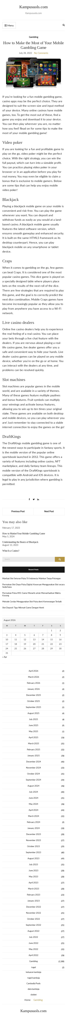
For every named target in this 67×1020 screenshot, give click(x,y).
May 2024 (33, 804)
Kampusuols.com (33, 7)
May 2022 (33, 949)
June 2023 (33, 871)
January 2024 (33, 828)
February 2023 (33, 895)
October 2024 (33, 774)
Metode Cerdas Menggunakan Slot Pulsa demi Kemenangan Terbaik (32, 602)
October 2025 (33, 701)
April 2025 (33, 738)
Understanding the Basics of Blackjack (20, 542)
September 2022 (33, 925)
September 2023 (33, 853)
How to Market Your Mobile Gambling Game (23, 533)
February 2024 (33, 822)
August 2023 (33, 859)
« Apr (4, 657)
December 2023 (33, 834)
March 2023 (33, 889)
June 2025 (33, 726)
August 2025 (33, 713)
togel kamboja (33, 978)
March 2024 (33, 816)
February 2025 (33, 750)
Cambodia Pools (33, 984)
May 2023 (33, 877)
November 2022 (33, 913)
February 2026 (33, 683)
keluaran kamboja (33, 972)
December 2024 (33, 762)
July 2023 (33, 865)
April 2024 (33, 810)
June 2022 (33, 943)
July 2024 (33, 792)
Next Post (49, 511)
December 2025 (33, 695)
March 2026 (33, 677)
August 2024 (33, 786)
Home (27, 1000)
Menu (10, 25)
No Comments (41, 53)
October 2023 (33, 847)
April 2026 (33, 671)
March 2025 (33, 744)
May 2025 (33, 732)
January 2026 (33, 689)
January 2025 (33, 756)
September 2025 (33, 707)
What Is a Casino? (10, 550)
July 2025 (33, 719)
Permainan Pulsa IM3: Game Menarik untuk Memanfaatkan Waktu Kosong (31, 594)
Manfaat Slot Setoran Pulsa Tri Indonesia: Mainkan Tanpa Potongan (31, 579)
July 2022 (33, 937)
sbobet (34, 995)
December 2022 (33, 907)
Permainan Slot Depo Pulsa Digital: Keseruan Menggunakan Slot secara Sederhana (33, 586)
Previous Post (18, 511)
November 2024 (33, 768)
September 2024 (33, 780)
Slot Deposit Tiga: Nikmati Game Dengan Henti (23, 608)
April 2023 (33, 883)
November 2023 (33, 840)
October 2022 (33, 919)
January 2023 (33, 901)
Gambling (33, 37)
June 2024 (33, 798)
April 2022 (33, 955)
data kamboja (33, 989)
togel (33, 967)
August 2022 (33, 931)
